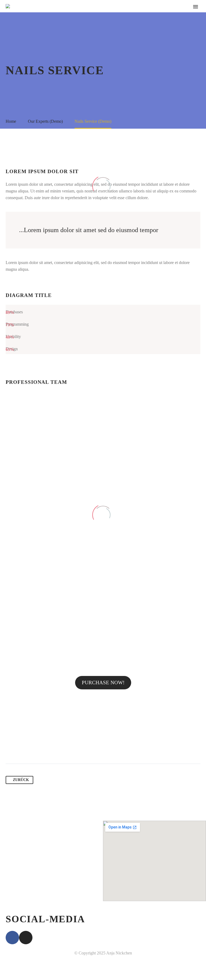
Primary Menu (195, 7)
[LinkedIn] (51, 747)
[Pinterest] (30, 747)
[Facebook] (10, 747)
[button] (103, 682)
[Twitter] (20, 747)
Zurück (21, 780)
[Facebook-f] (12, 937)
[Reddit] (61, 747)
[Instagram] (25, 937)
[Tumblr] (41, 747)
